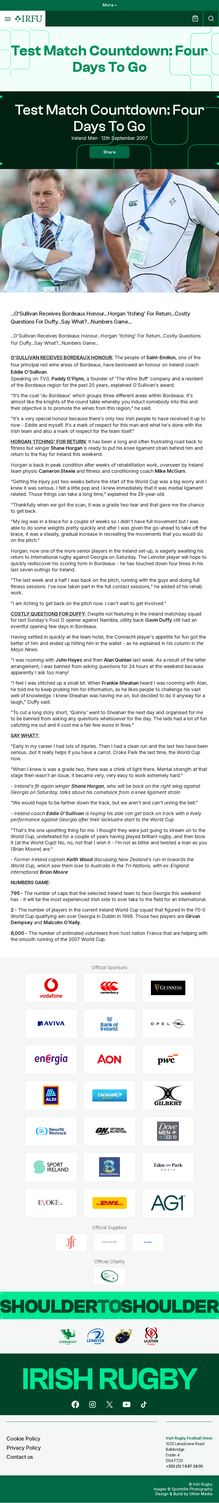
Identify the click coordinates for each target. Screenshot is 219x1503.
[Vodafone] (51, 988)
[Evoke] (51, 1203)
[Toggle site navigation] (7, 19)
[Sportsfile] (147, 1242)
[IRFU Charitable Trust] (109, 1276)
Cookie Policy (23, 1438)
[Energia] (51, 1059)
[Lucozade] (109, 1095)
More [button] (108, 5)
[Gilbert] (168, 1095)
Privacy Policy (23, 1448)
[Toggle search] (211, 19)
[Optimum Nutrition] (109, 1131)
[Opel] (168, 1024)
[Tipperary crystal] (109, 1242)
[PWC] (168, 1059)
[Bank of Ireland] (109, 1024)
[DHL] (109, 1203)
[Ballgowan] (109, 1167)
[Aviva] (51, 1024)
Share (109, 152)
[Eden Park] (168, 1167)
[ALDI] (51, 1095)
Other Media (201, 1493)
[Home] (28, 19)
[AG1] (168, 1203)
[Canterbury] (109, 988)
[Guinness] (168, 988)
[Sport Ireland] (51, 1167)
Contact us (19, 1457)
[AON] (109, 1059)
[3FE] (71, 1242)
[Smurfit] (51, 1131)
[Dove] (168, 1131)
